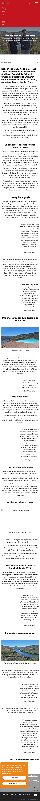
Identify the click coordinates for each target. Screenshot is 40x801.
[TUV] (5, 795)
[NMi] (13, 795)
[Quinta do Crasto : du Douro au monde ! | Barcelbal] (6, 3)
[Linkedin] (35, 795)
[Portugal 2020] (24, 795)
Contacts (21, 800)
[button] (37, 783)
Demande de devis (33, 800)
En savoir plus (6, 774)
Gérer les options (14, 783)
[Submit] (35, 62)
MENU (36, 3)
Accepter (14, 778)
